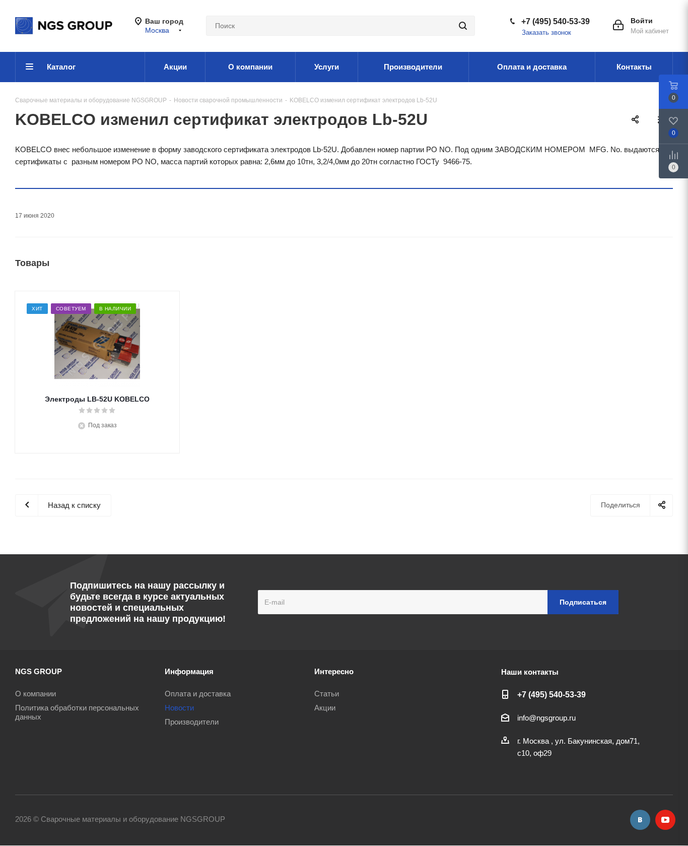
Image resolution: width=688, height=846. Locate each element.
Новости (179, 707)
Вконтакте (640, 820)
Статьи (326, 693)
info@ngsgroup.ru (546, 717)
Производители (192, 722)
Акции (324, 707)
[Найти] (463, 26)
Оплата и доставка (198, 693)
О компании (35, 693)
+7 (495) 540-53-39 (555, 21)
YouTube (665, 820)
